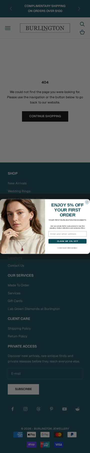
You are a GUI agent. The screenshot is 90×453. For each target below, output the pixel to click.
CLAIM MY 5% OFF (67, 241)
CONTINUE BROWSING (68, 248)
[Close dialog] (87, 202)
